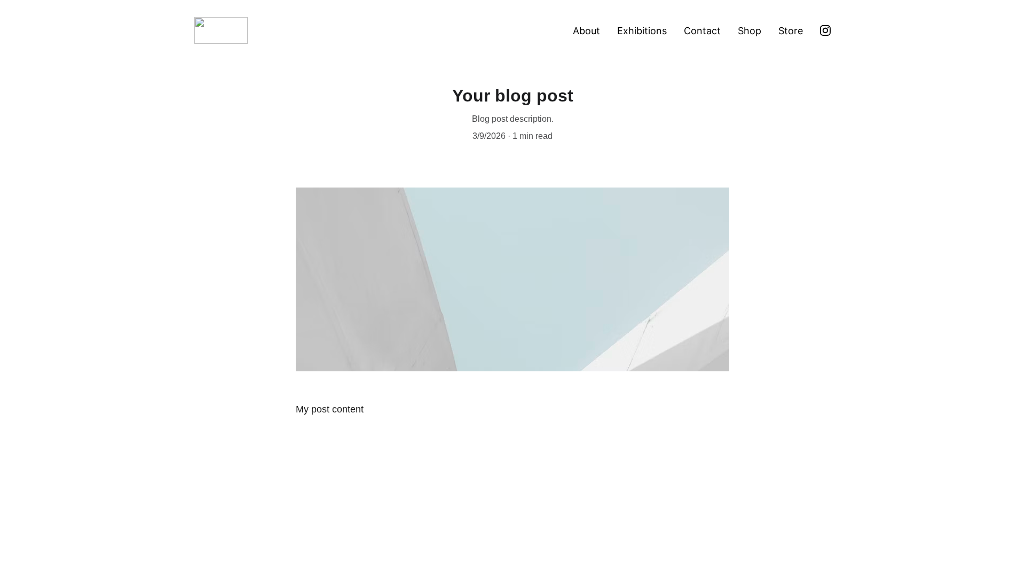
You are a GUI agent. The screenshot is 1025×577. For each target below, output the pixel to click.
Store (790, 30)
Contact (702, 30)
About (586, 30)
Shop (749, 30)
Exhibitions (642, 30)
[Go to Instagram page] (825, 30)
